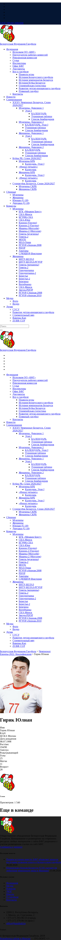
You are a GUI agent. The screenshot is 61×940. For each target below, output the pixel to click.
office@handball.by (16, 923)
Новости (10, 888)
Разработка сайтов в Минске (15, 938)
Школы (10, 894)
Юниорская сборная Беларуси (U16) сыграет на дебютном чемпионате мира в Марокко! (31, 869)
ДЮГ (9, 891)
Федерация (12, 883)
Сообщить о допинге (11, 847)
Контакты (11, 899)
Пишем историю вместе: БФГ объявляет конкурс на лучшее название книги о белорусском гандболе (33, 861)
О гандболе (12, 897)
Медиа (9, 885)
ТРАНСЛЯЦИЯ (11, 23)
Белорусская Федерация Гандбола (18, 44)
